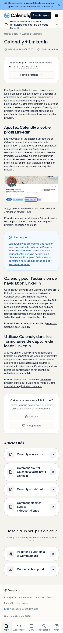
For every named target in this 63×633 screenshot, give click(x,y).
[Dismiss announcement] (59, 5)
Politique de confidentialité (17, 597)
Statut (50, 597)
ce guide (31, 225)
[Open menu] (57, 15)
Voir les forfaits (29, 74)
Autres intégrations (32, 34)
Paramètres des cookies (16, 603)
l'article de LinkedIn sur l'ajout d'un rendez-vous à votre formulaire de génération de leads (29, 383)
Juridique (39, 597)
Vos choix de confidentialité (24, 609)
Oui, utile (33, 416)
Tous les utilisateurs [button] (40, 62)
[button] (40, 15)
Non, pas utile (34, 425)
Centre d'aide (11, 34)
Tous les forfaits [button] (28, 66)
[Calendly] (17, 15)
